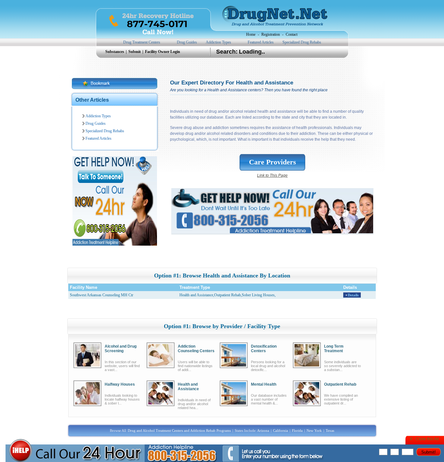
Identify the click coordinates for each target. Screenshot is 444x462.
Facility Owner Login (162, 51)
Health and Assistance (188, 386)
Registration (270, 34)
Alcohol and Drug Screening (121, 348)
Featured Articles (261, 42)
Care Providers (272, 162)
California (280, 430)
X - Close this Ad (424, 439)
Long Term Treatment (334, 348)
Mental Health (263, 384)
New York (314, 430)
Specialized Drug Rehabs (301, 42)
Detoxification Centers (264, 348)
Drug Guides (187, 42)
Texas (330, 430)
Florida (297, 430)
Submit (135, 51)
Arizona (263, 430)
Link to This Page (272, 175)
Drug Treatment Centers (141, 42)
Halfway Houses (120, 384)
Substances (115, 51)
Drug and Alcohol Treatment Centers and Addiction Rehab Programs (179, 430)
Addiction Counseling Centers (196, 348)
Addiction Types (218, 42)
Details (353, 295)
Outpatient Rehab (340, 384)
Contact (291, 34)
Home (250, 34)
